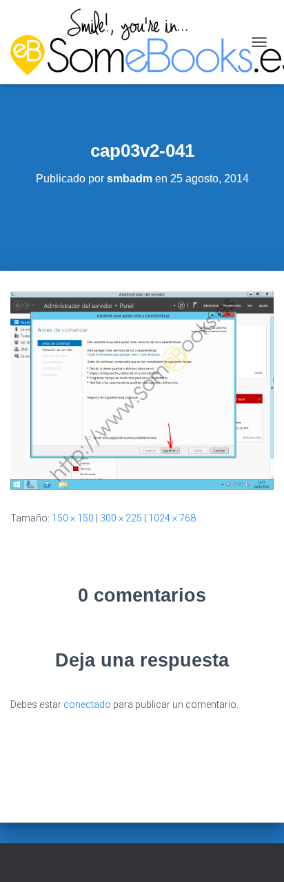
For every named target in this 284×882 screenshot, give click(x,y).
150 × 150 (73, 518)
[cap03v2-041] (142, 389)
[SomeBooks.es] (127, 42)
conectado (87, 704)
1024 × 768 (172, 518)
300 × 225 (121, 518)
